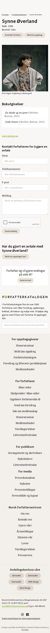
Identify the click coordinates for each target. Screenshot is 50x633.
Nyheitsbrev (25, 459)
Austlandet (33, 575)
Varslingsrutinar (25, 429)
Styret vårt (25, 525)
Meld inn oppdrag (34, 35)
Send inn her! (25, 280)
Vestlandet (16, 581)
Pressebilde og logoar (25, 495)
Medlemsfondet (25, 369)
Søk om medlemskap (25, 411)
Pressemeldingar (25, 489)
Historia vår (25, 537)
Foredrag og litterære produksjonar (25, 363)
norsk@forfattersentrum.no (14, 606)
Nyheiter (25, 483)
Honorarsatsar (25, 345)
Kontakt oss (25, 519)
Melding (6, 195)
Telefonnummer (11, 168)
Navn (5, 155)
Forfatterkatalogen (19, 14)
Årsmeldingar (25, 531)
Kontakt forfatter (13, 35)
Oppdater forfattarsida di (25, 399)
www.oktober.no (10, 136)
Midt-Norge (33, 581)
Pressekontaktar (25, 477)
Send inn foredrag (25, 405)
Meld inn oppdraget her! (15, 256)
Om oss (25, 513)
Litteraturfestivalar (25, 435)
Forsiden (5, 14)
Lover (25, 543)
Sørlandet (16, 575)
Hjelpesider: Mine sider (25, 393)
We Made (25, 630)
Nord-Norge (25, 588)
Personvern (25, 555)
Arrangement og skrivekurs (25, 453)
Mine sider (25, 387)
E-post (5, 182)
